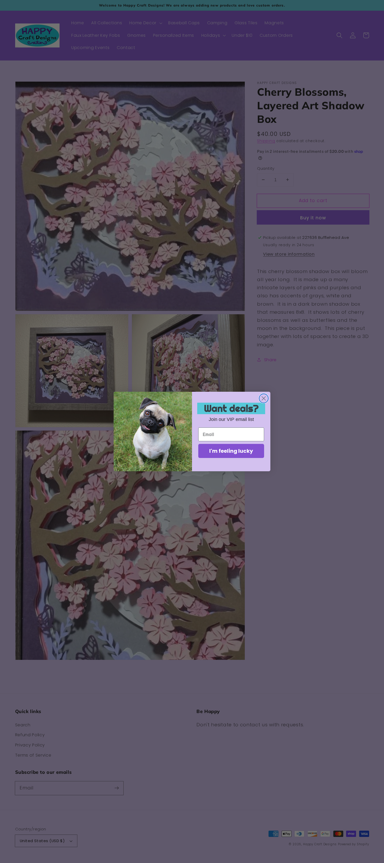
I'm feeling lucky (231, 451)
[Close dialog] (263, 398)
